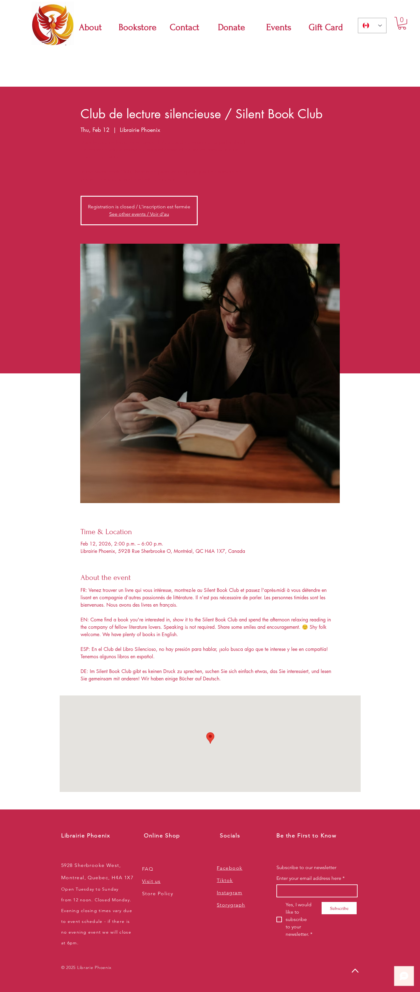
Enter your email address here (310, 878)
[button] (402, 23)
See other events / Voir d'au (139, 214)
